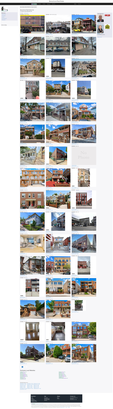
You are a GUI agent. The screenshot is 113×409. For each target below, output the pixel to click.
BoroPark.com (23, 374)
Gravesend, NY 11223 (30, 388)
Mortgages (48, 3)
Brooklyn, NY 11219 (36, 386)
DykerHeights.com (23, 375)
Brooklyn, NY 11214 (22, 387)
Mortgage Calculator (34, 401)
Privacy (69, 407)
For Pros (79, 3)
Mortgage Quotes (33, 400)
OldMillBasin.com (61, 377)
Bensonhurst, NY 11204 (37, 383)
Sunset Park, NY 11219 (23, 389)
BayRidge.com (22, 372)
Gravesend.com (24, 376)
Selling (75, 3)
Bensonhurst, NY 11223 (30, 384)
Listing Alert (33, 399)
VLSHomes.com (62, 407)
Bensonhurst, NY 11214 (23, 384)
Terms (66, 407)
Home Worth (46, 397)
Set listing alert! (26, 13)
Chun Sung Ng (99, 22)
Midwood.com (22, 377)
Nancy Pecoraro (99, 33)
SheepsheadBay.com (63, 378)
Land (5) (3, 17)
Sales (32, 397)
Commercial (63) (4, 18)
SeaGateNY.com (23, 378)
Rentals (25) (3, 19)
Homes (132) (4, 14)
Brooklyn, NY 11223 (29, 385)
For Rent (44, 3)
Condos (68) (3, 15)
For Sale (39, 3)
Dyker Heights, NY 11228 (23, 388)
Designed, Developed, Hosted (39, 403)
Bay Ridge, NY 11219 (30, 383)
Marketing (45, 400)
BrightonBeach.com (62, 374)
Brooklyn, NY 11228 (36, 385)
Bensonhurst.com (23, 373)
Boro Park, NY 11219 (23, 385)
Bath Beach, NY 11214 (23, 383)
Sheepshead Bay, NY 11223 (37, 388)
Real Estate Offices (47, 399)
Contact (58, 398)
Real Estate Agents (47, 398)
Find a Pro (53, 3)
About (58, 397)
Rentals (32, 398)
